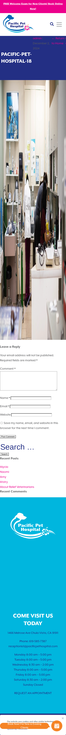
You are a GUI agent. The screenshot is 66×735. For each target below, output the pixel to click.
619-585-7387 (38, 641)
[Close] (63, 717)
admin (37, 38)
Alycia (4, 467)
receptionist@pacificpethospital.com (33, 646)
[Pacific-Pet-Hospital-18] (33, 339)
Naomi (4, 472)
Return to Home (58, 41)
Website (5, 414)
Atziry (4, 482)
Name (5, 398)
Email (4, 406)
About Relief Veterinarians (17, 487)
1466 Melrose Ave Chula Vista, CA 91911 (33, 633)
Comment (8, 369)
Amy (3, 477)
